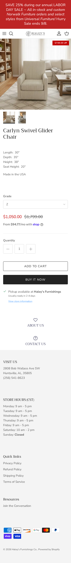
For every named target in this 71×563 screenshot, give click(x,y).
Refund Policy (12, 469)
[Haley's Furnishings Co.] (35, 33)
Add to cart (35, 266)
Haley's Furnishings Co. (24, 549)
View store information (20, 301)
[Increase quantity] (31, 249)
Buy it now (35, 280)
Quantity (9, 240)
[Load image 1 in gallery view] (35, 74)
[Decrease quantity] (8, 249)
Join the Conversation (17, 506)
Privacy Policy (12, 463)
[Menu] (4, 33)
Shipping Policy (13, 476)
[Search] (13, 33)
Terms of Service (14, 482)
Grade (7, 196)
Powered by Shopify (49, 549)
